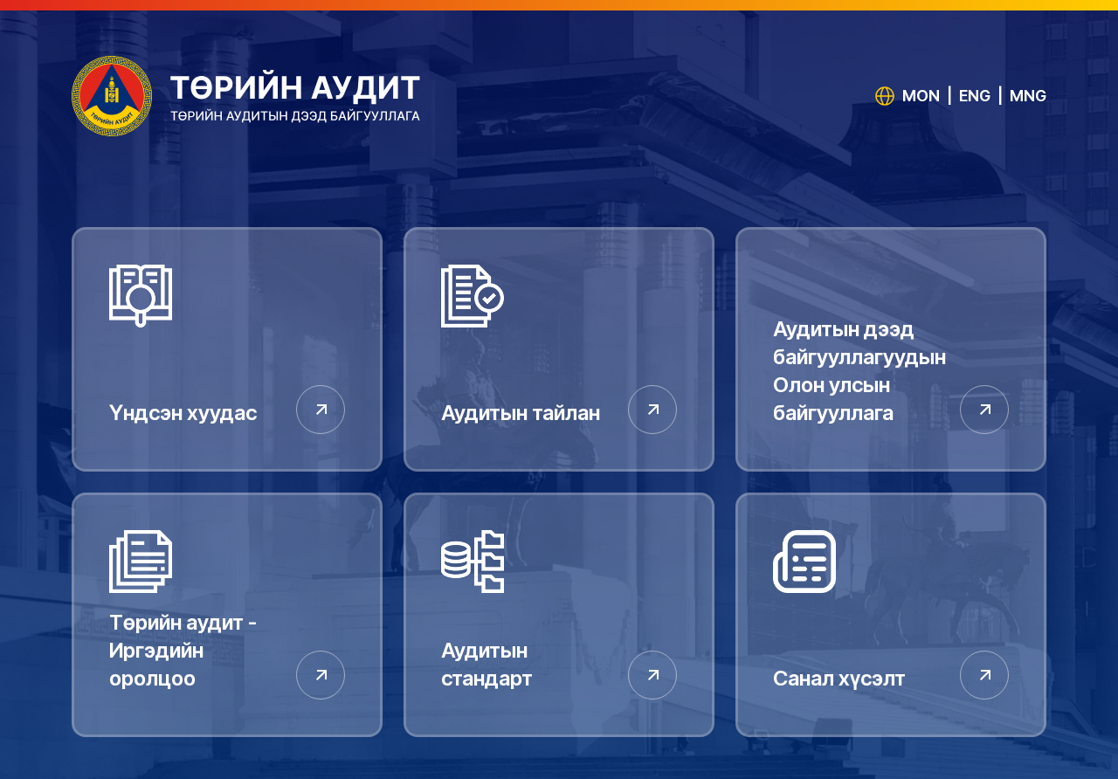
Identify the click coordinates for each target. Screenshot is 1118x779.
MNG (1028, 95)
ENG (974, 95)
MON (921, 95)
